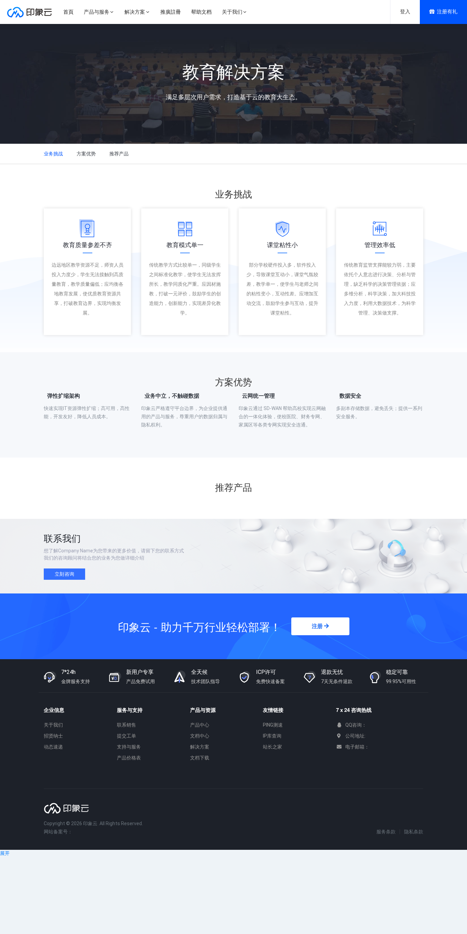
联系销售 (126, 725)
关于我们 (53, 725)
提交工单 (126, 736)
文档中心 (199, 736)
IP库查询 (272, 736)
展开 (5, 853)
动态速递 (53, 747)
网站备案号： (58, 831)
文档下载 (199, 757)
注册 (318, 626)
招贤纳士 (53, 736)
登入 (405, 12)
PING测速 (273, 725)
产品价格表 (129, 757)
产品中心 (199, 725)
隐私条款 (413, 831)
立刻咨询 (64, 574)
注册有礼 (447, 12)
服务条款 (386, 831)
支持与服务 (129, 747)
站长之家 (272, 747)
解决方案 (199, 747)
